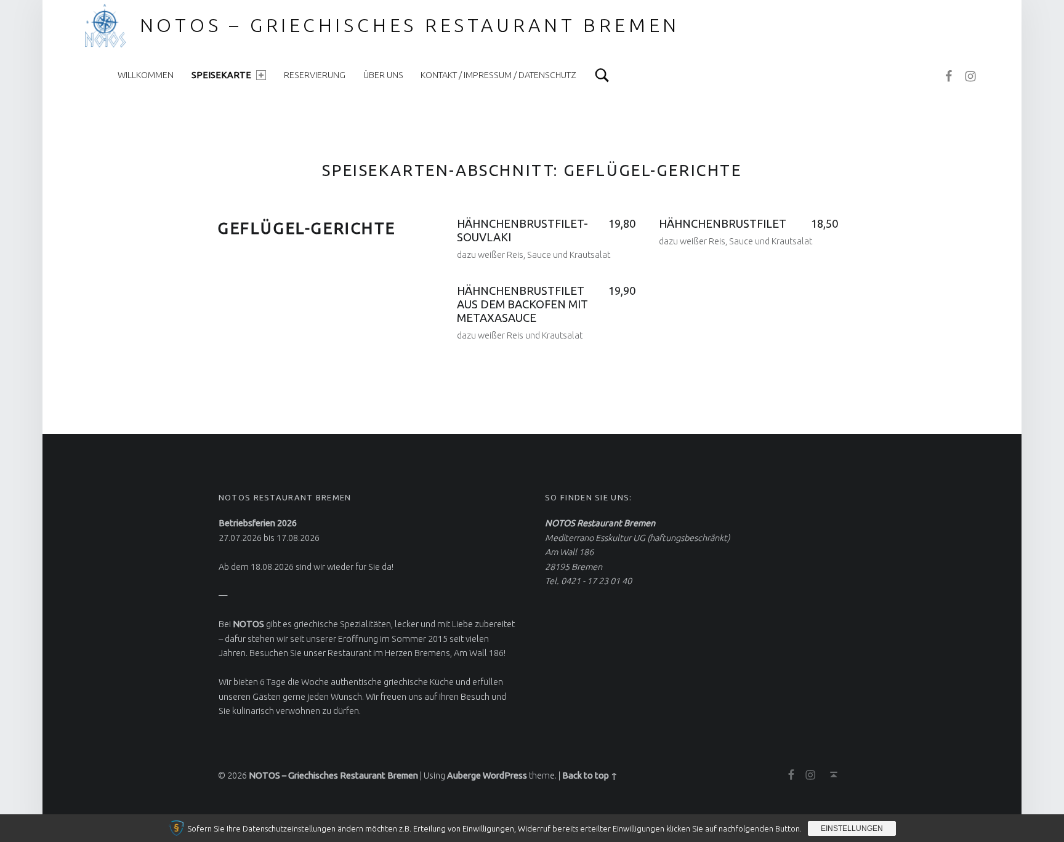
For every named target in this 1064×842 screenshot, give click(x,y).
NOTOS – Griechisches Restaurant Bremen (410, 25)
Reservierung (314, 75)
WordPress (505, 775)
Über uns (383, 75)
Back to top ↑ (590, 775)
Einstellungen (852, 828)
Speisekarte (221, 75)
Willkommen (146, 75)
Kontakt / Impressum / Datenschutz (498, 75)
